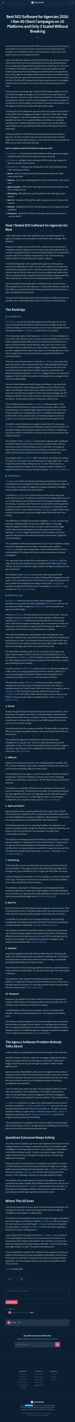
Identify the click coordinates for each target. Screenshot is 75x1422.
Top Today (22, 1380)
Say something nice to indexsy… (18, 1291)
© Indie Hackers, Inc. (29, 1413)
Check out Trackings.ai (26, 589)
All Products (39, 1374)
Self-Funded (39, 1382)
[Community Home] (37, 2)
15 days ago (24, 1312)
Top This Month (23, 1385)
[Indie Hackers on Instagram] (47, 1415)
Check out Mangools (42, 1033)
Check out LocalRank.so (59, 469)
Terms (43, 1413)
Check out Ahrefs (23, 751)
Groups (22, 1374)
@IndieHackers (29, 1405)
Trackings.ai (12, 160)
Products (38, 1371)
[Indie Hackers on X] (45, 1415)
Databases (53, 1371)
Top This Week (22, 1382)
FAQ (38, 1413)
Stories (53, 1380)
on (16, 1269)
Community (23, 1371)
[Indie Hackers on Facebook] (43, 1415)
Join (22, 1388)
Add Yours (38, 1385)
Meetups (22, 1377)
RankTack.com (13, 167)
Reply (32, 1312)
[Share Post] (21, 1279)
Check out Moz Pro (38, 942)
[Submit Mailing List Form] (57, 1344)
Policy (39, 1415)
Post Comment (11, 1302)
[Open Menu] (3, 2)
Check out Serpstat (34, 987)
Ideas (53, 1374)
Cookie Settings (32, 1415)
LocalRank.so (13, 153)
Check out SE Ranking (47, 896)
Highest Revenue (39, 1377)
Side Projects (39, 1380)
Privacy (48, 1413)
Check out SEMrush (52, 799)
